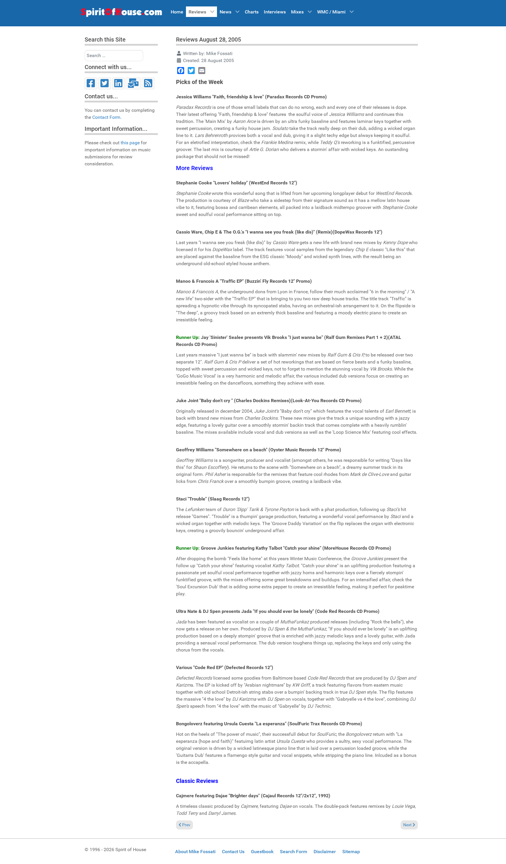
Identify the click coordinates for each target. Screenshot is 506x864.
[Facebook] (91, 83)
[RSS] (148, 83)
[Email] (133, 83)
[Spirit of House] (121, 14)
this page (130, 142)
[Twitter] (104, 83)
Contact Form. (107, 117)
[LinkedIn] (118, 83)
